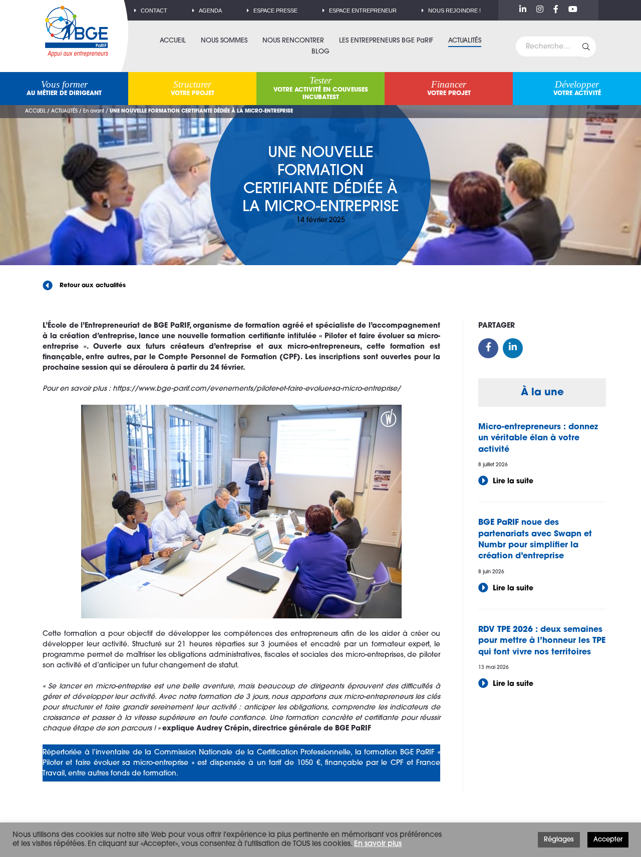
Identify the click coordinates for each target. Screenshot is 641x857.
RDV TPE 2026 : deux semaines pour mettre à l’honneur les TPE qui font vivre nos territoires (541, 641)
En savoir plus (378, 844)
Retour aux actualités (92, 286)
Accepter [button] (607, 839)
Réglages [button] (559, 839)
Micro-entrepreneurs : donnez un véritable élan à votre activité (538, 438)
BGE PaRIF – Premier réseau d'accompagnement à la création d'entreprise (76, 31)
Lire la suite (512, 481)
